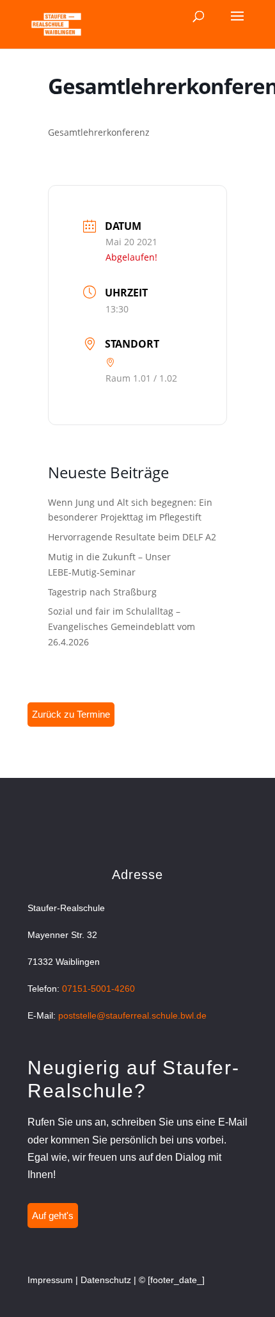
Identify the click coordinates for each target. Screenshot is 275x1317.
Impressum (50, 1280)
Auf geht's (53, 1215)
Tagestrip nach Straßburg (102, 592)
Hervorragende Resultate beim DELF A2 (132, 537)
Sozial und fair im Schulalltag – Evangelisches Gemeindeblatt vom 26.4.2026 (121, 626)
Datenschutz (106, 1280)
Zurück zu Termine (71, 714)
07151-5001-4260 (98, 988)
